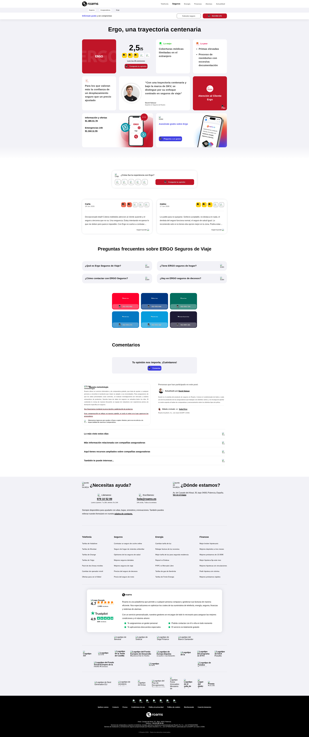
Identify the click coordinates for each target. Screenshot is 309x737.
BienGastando (189, 707)
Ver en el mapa (179, 495)
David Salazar (184, 391)
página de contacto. (124, 514)
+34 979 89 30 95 (158, 723)
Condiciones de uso (290, 732)
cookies (275, 693)
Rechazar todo (294, 719)
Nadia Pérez (183, 409)
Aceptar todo (273, 719)
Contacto (115, 707)
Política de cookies (173, 707)
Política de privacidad (271, 732)
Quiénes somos (103, 707)
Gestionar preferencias (283, 725)
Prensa (125, 707)
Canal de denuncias (204, 707)
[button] (154, 368)
